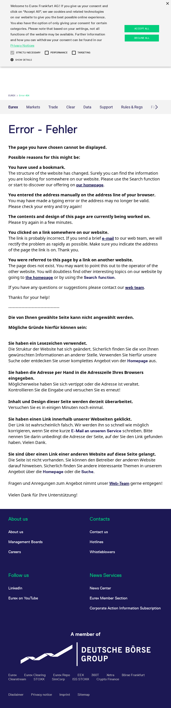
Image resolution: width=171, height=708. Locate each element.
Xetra (111, 675)
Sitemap (84, 695)
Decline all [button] (141, 38)
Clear (70, 107)
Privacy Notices (22, 46)
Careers (14, 552)
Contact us (99, 532)
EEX (81, 675)
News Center (100, 588)
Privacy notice (42, 695)
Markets (33, 107)
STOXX (39, 679)
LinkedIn (15, 588)
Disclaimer (16, 695)
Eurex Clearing (35, 675)
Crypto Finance (108, 679)
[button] (12, 53)
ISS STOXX (81, 679)
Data (87, 107)
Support (106, 107)
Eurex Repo (62, 675)
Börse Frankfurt (133, 675)
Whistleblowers (102, 552)
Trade (53, 107)
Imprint (65, 695)
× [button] (167, 3)
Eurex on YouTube (23, 598)
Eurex (11, 95)
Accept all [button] (142, 28)
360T (95, 675)
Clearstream (17, 679)
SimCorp (59, 679)
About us (15, 532)
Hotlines (96, 542)
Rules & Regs (132, 107)
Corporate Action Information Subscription (125, 608)
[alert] (85, 33)
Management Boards (25, 542)
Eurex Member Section (108, 598)
